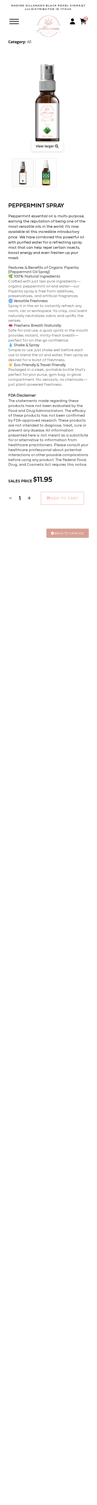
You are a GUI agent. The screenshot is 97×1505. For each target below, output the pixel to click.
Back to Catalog (69, 533)
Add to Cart (65, 498)
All (29, 42)
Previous (10, 172)
